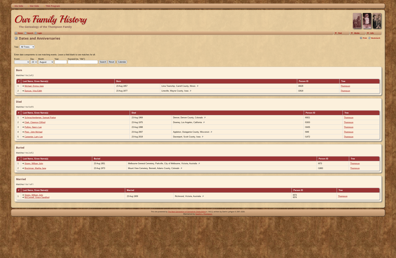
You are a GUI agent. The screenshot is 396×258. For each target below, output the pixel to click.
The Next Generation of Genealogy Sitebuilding (187, 211)
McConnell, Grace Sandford (37, 197)
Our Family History (50, 19)
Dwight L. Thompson (203, 214)
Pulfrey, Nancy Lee (33, 127)
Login (39, 33)
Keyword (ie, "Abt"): (76, 59)
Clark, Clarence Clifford (35, 122)
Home (20, 33)
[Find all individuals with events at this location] (198, 86)
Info (372, 33)
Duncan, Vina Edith (33, 91)
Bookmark (375, 38)
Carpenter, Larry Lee (34, 137)
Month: (41, 59)
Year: (56, 59)
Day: (32, 59)
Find (340, 33)
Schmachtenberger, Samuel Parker (40, 117)
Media (356, 33)
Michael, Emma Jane (34, 86)
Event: (17, 59)
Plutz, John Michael (33, 132)
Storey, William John (34, 163)
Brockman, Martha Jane (35, 168)
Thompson (345, 86)
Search (30, 33)
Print (365, 38)
